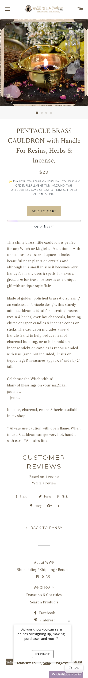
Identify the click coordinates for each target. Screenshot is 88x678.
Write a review (44, 483)
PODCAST (44, 576)
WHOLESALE (44, 587)
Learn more (42, 654)
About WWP (44, 562)
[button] (48, 674)
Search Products (44, 602)
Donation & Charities (44, 595)
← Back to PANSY (44, 528)
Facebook (46, 613)
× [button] (69, 621)
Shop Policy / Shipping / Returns (44, 569)
